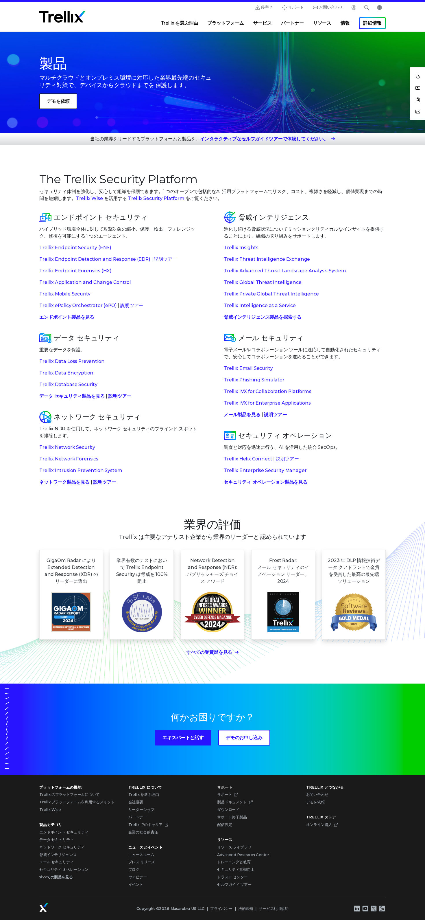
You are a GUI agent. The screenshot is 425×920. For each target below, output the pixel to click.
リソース (322, 23)
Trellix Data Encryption (66, 373)
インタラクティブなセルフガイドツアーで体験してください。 (264, 139)
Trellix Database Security (68, 384)
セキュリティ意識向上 (235, 869)
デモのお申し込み (244, 737)
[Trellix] (44, 907)
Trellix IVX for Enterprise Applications (267, 403)
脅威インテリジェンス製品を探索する (263, 317)
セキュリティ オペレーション (63, 869)
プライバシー (221, 908)
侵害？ (267, 7)
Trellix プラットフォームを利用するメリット (76, 802)
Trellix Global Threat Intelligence (263, 282)
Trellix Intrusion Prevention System (80, 470)
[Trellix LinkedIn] (357, 908)
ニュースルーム (141, 854)
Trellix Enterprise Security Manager (265, 470)
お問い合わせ (331, 7)
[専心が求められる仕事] (382, 908)
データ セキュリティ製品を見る (72, 396)
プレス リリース (141, 862)
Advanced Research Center (243, 854)
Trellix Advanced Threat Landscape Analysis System (285, 270)
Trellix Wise (89, 198)
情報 (345, 23)
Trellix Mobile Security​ (64, 294)
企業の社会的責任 (143, 832)
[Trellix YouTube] (365, 908)
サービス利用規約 (274, 908)
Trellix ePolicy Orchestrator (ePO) (78, 305)
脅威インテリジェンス (57, 854)
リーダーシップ (141, 809)
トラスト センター (232, 877)
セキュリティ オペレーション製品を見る (266, 482)
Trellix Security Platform (156, 198)
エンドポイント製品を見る (66, 317)
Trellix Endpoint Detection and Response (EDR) (94, 259)
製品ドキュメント (232, 802)
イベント (135, 884)
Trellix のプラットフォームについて (69, 794)
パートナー (292, 23)
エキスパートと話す (183, 737)
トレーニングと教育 (234, 862)
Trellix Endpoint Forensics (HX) (75, 270)
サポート (296, 7)
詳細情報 (372, 23)
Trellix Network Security (67, 447)
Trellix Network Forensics (68, 459)
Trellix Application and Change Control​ (85, 282)
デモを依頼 (58, 101)
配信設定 (224, 824)
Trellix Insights (241, 247)
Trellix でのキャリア (145, 824)
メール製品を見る (242, 414)
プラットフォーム (225, 23)
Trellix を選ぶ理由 (179, 23)
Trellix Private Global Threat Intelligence (271, 294)
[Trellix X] (373, 908)
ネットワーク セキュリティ (62, 847)
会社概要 (135, 802)
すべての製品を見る (56, 877)
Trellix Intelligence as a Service (260, 305)
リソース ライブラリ (234, 847)
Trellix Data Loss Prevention (72, 361)
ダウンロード (228, 809)
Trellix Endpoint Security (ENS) (75, 247)
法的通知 (245, 908)
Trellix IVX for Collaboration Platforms (267, 391)
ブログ (134, 869)
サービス (262, 23)
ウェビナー (137, 877)
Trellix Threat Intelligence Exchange (267, 259)
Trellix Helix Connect (248, 459)
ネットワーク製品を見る (64, 482)
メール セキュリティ (56, 862)
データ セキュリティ (56, 839)
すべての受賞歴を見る (209, 652)
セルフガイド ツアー (234, 884)
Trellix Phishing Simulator (254, 380)
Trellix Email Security (248, 368)
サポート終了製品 (232, 817)
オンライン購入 (319, 824)
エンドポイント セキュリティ (63, 832)
